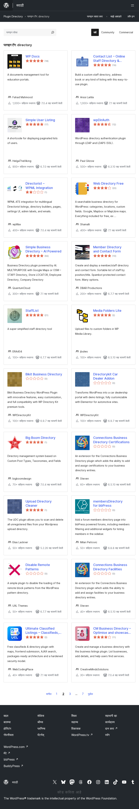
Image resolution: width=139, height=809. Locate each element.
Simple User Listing (40, 120)
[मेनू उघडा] (133, 5)
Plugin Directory (13, 16)
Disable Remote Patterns (38, 567)
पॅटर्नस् (40, 735)
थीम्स (40, 722)
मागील (48, 693)
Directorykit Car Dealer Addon (105, 376)
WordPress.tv (82, 735)
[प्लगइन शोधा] (52, 32)
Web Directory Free (108, 183)
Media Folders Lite (107, 310)
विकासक (76, 728)
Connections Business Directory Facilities (110, 567)
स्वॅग (107, 735)
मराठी (15, 782)
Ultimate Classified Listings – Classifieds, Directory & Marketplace (44, 631)
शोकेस (40, 716)
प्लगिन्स (41, 728)
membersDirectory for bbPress (108, 503)
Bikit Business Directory (44, 374)
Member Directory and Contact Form (107, 249)
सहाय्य (74, 722)
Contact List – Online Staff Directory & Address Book (109, 58)
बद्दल (6, 716)
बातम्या (7, 722)
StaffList (32, 310)
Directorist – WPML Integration (39, 186)
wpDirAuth (101, 120)
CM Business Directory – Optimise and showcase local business (112, 631)
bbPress (11, 759)
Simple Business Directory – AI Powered (43, 249)
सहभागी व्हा (111, 716)
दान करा (111, 728)
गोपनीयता (9, 735)
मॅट (7, 753)
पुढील (90, 693)
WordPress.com (16, 747)
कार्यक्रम (110, 722)
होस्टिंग (7, 728)
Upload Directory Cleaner (39, 503)
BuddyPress (13, 766)
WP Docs (33, 56)
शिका (74, 716)
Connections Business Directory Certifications (111, 440)
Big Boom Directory (40, 438)
